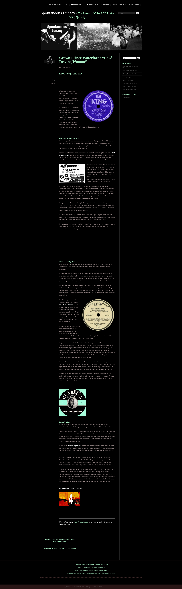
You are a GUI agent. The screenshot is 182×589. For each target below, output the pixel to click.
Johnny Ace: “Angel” (128, 80)
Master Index (105, 4)
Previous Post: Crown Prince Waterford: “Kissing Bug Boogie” (59, 540)
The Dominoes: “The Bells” (130, 70)
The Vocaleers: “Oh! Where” (130, 86)
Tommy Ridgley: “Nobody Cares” (131, 73)
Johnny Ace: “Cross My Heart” (131, 83)
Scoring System (134, 4)
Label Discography (91, 4)
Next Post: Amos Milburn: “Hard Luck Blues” (60, 549)
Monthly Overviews (119, 4)
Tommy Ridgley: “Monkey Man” (131, 77)
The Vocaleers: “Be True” (129, 89)
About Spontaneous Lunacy (58, 4)
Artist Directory (76, 4)
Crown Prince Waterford (81, 522)
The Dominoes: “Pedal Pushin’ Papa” (130, 67)
